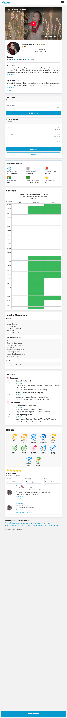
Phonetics (45, 523)
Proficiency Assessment (39, 525)
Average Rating (50, 180)
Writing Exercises (11, 523)
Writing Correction (24, 525)
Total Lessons (11, 180)
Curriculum (21, 523)
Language (28, 479)
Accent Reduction (11, 525)
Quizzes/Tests (53, 525)
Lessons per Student (32, 180)
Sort (45, 479)
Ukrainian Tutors (10, 529)
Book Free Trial (34, 714)
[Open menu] (63, 2)
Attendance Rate (50, 171)
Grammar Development (34, 523)
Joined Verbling (31, 171)
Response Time (12, 171)
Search (8, 479)
